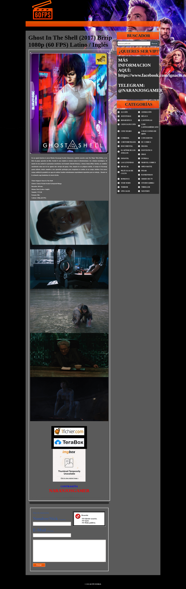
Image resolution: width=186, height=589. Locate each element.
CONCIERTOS (147, 138)
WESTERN (145, 191)
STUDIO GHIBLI (147, 183)
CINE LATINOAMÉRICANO (149, 125)
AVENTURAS (126, 116)
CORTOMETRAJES (128, 142)
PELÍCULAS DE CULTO (127, 172)
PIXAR (144, 171)
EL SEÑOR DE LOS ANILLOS (128, 151)
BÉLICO (144, 116)
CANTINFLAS (146, 120)
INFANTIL (125, 158)
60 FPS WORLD (43, 10)
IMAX (143, 154)
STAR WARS (126, 183)
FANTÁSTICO (146, 150)
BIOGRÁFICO (126, 120)
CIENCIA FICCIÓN (128, 124)
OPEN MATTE (146, 167)
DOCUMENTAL (127, 146)
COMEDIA (125, 138)
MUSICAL (125, 167)
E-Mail (43, 530)
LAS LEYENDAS (127, 162)
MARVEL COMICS (148, 162)
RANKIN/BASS (147, 175)
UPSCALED (125, 191)
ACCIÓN (124, 112)
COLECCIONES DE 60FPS (148, 132)
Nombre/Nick (49, 518)
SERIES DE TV (147, 179)
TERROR (124, 187)
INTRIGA (145, 158)
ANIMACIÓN (146, 112)
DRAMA (144, 146)
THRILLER (145, 187)
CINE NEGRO (126, 131)
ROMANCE (125, 179)
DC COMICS (146, 142)
